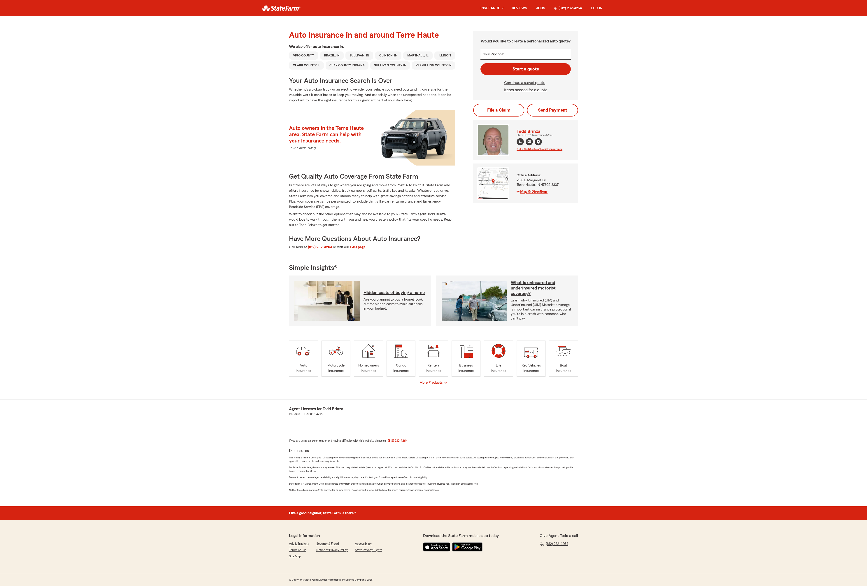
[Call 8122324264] (520, 141)
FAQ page (357, 247)
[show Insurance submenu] (502, 8)
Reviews (519, 8)
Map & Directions (534, 191)
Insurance (490, 8)
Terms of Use (297, 550)
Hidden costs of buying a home (394, 292)
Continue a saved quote (524, 83)
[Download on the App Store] (436, 546)
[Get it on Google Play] (467, 546)
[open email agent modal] (529, 142)
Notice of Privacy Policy (332, 550)
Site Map (295, 556)
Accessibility (363, 543)
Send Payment (552, 110)
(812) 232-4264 (570, 8)
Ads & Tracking (299, 543)
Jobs (540, 8)
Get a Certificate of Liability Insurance (539, 149)
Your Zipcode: (493, 54)
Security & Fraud (327, 543)
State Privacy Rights (368, 550)
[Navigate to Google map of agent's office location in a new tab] (538, 141)
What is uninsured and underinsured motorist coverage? (533, 288)
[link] (281, 8)
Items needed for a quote (525, 90)
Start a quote (526, 69)
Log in (596, 8)
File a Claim (498, 110)
